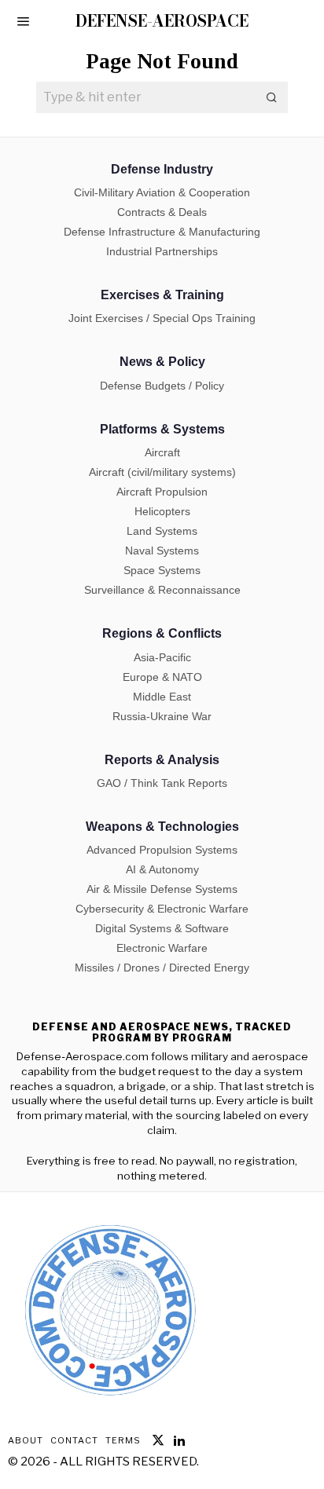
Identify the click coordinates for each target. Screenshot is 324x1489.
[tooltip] (158, 1440)
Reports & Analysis (162, 759)
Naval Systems (162, 550)
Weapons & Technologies (162, 826)
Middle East (162, 696)
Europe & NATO (162, 677)
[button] (272, 97)
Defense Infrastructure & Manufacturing (162, 231)
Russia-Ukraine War (162, 716)
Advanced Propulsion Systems (162, 849)
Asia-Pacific (162, 657)
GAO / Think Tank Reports (162, 783)
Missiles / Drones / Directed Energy (162, 967)
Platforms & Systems (162, 429)
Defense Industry (162, 169)
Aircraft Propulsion (162, 491)
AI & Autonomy (162, 869)
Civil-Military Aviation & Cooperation (162, 192)
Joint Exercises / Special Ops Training (162, 318)
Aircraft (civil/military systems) (162, 472)
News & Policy (162, 361)
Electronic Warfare (162, 948)
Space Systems (162, 570)
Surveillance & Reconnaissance (162, 590)
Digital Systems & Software (162, 928)
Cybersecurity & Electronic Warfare (162, 908)
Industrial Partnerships (162, 251)
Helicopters (162, 511)
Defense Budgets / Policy (162, 385)
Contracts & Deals (162, 212)
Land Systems (162, 531)
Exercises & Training (162, 295)
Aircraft (162, 452)
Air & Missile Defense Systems (162, 889)
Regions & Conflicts (162, 633)
